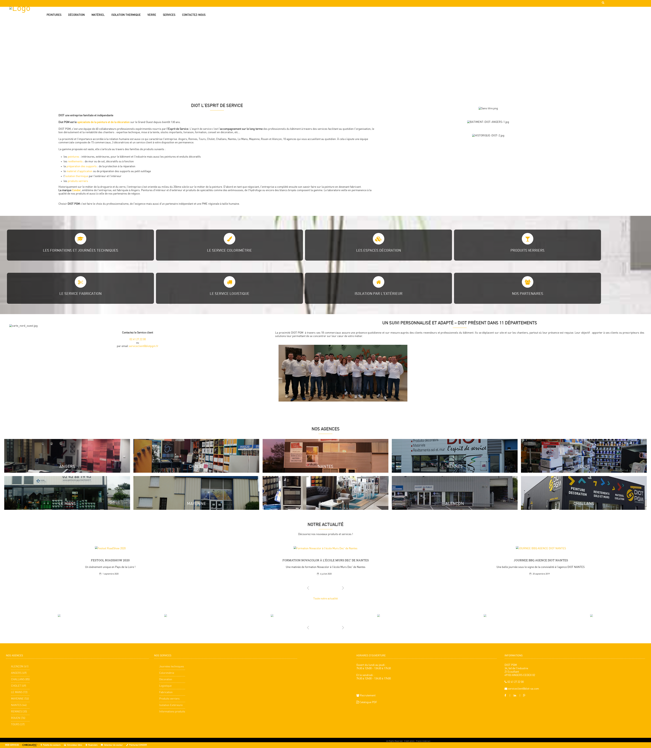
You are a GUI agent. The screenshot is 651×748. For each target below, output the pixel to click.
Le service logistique (229, 294)
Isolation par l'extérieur (378, 294)
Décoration (165, 679)
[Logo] (27, 23)
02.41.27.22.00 (138, 339)
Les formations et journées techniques (80, 250)
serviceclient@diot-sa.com (523, 688)
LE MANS (67, 504)
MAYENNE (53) (20, 698)
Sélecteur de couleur (113, 745)
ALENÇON (454, 504)
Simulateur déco (74, 745)
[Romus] (272, 615)
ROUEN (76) (18, 718)
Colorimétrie (166, 673)
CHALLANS (584, 504)
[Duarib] (378, 615)
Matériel (98, 15)
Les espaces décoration (378, 250)
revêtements (75, 161)
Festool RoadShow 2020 (110, 560)
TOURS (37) (18, 724)
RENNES (455, 467)
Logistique (165, 685)
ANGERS (67, 467)
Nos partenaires (527, 294)
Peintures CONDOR (138, 745)
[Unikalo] (165, 615)
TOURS (584, 467)
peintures (74, 156)
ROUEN (325, 504)
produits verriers (78, 181)
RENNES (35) (19, 711)
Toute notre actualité (325, 598)
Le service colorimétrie (229, 250)
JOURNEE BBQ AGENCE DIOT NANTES (541, 560)
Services (169, 15)
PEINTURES (54, 15)
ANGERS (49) (19, 673)
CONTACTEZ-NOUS (193, 15)
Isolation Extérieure (171, 705)
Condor (76, 190)
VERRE (151, 15)
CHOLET (196, 467)
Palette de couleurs (52, 745)
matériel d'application (79, 171)
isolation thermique (76, 176)
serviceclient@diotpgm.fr (143, 346)
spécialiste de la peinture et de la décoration (103, 122)
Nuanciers (92, 745)
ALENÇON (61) (19, 666)
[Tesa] (591, 615)
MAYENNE (196, 504)
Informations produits (172, 711)
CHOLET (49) (18, 685)
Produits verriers (527, 250)
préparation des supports (81, 166)
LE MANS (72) (19, 692)
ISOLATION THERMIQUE (126, 15)
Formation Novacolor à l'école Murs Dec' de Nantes (325, 560)
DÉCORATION (76, 15)
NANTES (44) (19, 705)
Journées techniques (171, 666)
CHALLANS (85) (20, 679)
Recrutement (367, 695)
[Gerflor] (59, 615)
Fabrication (166, 692)
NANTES (325, 467)
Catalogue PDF (368, 702)
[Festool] (485, 615)
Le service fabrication (80, 294)
